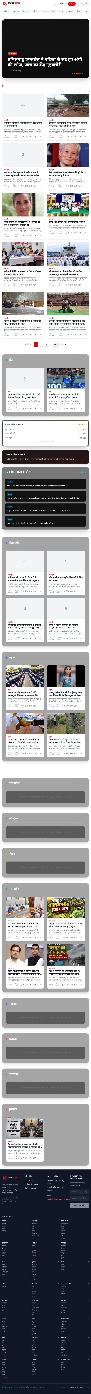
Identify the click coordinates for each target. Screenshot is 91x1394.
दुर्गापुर (62, 1327)
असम (4, 1221)
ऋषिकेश (4, 1246)
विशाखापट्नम (35, 1236)
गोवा (62, 1262)
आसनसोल (64, 1322)
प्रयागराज (25, 11)
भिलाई (33, 1294)
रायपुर (33, 1296)
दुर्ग (32, 1289)
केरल (3, 1262)
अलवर (3, 1365)
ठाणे (62, 1345)
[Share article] (40, 136)
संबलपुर (34, 1255)
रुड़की (3, 1251)
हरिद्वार (4, 1253)
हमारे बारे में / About (31, 1184)
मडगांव (63, 1267)
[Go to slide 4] (79, 73)
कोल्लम (4, 1269)
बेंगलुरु (63, 1248)
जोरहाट (4, 1226)
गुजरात (34, 1262)
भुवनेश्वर (34, 1251)
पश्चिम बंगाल (65, 1319)
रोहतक (33, 1372)
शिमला (63, 1367)
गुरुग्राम (33, 1365)
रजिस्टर (71, 4)
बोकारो (3, 1310)
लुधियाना (34, 1334)
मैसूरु (62, 1255)
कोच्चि (3, 1265)
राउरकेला (34, 1253)
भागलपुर (4, 1352)
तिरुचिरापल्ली (35, 1308)
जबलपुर (34, 1348)
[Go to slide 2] (74, 73)
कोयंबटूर (34, 1303)
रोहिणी (3, 1329)
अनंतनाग (63, 1287)
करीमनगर (63, 1303)
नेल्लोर (33, 1231)
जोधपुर (4, 1374)
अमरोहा (63, 1226)
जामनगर (34, 1269)
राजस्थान (70, 11)
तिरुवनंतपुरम (5, 1272)
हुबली (62, 1258)
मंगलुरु (63, 1253)
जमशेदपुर (4, 1303)
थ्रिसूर (3, 1274)
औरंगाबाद (63, 1341)
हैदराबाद (63, 1313)
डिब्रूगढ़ (4, 1229)
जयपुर (3, 1372)
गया (3, 1343)
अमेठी (62, 1229)
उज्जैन (33, 1343)
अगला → (64, 344)
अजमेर (3, 1363)
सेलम (33, 1315)
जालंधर (33, 1324)
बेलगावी (63, 1251)
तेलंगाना (63, 1300)
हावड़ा (62, 1331)
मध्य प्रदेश (35, 1338)
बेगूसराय (4, 1350)
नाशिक (63, 1350)
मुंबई (53, 11)
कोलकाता (63, 1324)
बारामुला (63, 1291)
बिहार (78, 11)
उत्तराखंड (5, 1243)
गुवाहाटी (4, 1224)
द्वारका (3, 1322)
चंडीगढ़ (4, 1284)
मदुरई (33, 1313)
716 (55, 344)
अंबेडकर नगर (64, 1224)
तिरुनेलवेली (34, 1310)
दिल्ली (4, 1319)
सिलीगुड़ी (63, 1329)
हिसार (33, 1374)
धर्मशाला (63, 1363)
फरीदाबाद (34, 1370)
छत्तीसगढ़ (35, 1284)
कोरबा (33, 1287)
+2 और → (64, 1355)
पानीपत (34, 1367)
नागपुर (61, 11)
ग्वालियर (34, 1345)
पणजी (62, 1265)
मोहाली (33, 1331)
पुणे (62, 1352)
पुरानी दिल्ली (5, 1327)
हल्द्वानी (4, 1255)
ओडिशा (34, 1243)
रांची (3, 1313)
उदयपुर (4, 1367)
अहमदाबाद (35, 1265)
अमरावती (34, 1224)
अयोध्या (63, 1231)
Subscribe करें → (79, 1205)
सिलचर (4, 1231)
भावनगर (34, 1272)
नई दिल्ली (35, 11)
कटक (33, 1246)
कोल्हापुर (63, 1343)
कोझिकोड (4, 1267)
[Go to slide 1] (72, 73)
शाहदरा (4, 1331)
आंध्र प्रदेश (35, 1221)
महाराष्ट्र (45, 11)
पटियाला (34, 1327)
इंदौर (33, 1341)
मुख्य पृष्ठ (6, 11)
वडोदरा (34, 1277)
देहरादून (4, 1248)
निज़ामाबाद (64, 1308)
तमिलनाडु (35, 1300)
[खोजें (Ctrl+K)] (55, 4)
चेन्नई (33, 1305)
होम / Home (29, 1181)
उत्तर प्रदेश (64, 1221)
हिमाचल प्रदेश (65, 1360)
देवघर (3, 1305)
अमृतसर (34, 1322)
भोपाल (33, 1350)
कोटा (3, 1370)
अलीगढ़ (63, 1233)
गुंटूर (33, 1229)
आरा (3, 1341)
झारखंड (4, 1300)
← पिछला (27, 344)
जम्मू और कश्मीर (66, 1284)
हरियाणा (34, 1360)
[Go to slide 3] (76, 73)
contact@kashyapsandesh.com (59, 1199)
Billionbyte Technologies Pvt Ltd (78, 1387)
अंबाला (33, 1363)
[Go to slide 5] (82, 73)
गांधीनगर (34, 1267)
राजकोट (34, 1274)
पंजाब (33, 1319)
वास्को (62, 1269)
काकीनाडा (34, 1226)
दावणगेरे (63, 1246)
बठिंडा (33, 1329)
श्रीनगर (63, 1294)
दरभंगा (3, 1345)
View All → (79, 360)
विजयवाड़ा (34, 1233)
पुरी (32, 1248)
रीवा (33, 1352)
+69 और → (64, 1239)
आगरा (62, 1236)
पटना (86, 11)
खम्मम (62, 1305)
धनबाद (3, 1308)
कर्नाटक (63, 1243)
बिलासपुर (34, 1291)
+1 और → (34, 1279)
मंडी (62, 1365)
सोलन (62, 1370)
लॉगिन (62, 4)
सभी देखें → (82, 472)
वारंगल (63, 1310)
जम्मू (62, 1289)
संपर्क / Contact (30, 1188)
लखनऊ (16, 11)
